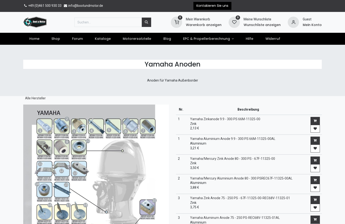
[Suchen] (146, 22)
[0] (176, 22)
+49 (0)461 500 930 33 (44, 5)
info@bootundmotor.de (85, 5)
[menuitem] (34, 39)
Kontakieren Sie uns (212, 5)
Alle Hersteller (35, 98)
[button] (315, 121)
